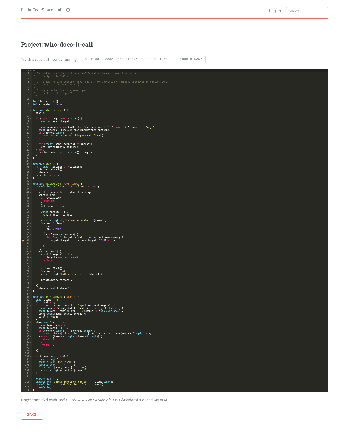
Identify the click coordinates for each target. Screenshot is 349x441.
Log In (275, 10)
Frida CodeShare (37, 9)
